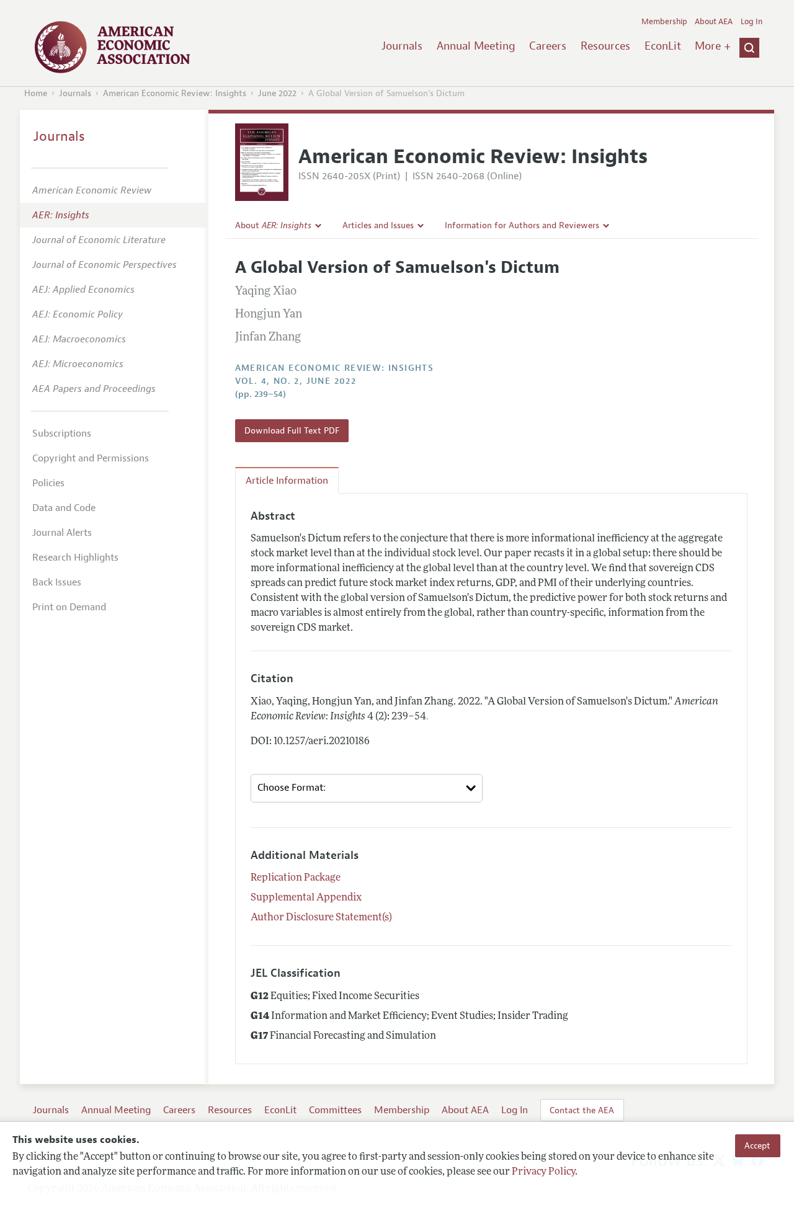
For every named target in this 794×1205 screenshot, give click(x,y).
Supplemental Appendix (306, 898)
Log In (751, 22)
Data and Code (64, 508)
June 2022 (277, 93)
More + (713, 46)
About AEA (714, 22)
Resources (605, 46)
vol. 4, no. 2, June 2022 (296, 381)
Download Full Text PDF (291, 430)
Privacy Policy (543, 1172)
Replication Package (296, 878)
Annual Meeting (476, 46)
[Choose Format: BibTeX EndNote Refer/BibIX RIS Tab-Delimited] (367, 788)
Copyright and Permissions (90, 458)
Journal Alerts (62, 533)
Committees (335, 1110)
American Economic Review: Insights (174, 93)
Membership (664, 22)
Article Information (287, 480)
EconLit (663, 46)
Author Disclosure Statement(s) (321, 918)
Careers (547, 46)
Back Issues (56, 582)
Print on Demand (69, 607)
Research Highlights (75, 557)
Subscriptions (61, 433)
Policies (48, 483)
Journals (401, 46)
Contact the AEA (582, 1110)
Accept (757, 1145)
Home (35, 93)
